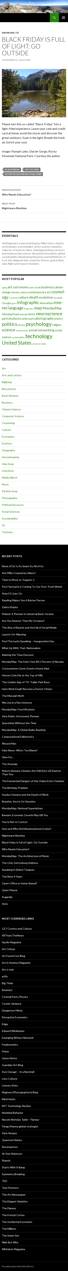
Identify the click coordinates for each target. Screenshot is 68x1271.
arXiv (5, 976)
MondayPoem (10, 314)
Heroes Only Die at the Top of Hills (22, 675)
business (47, 287)
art (10, 287)
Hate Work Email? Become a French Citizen (27, 689)
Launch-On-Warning (14, 634)
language (15, 308)
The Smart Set (10, 1235)
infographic (28, 302)
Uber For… (8, 757)
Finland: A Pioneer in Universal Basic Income (28, 614)
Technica (7, 532)
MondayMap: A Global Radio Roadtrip (24, 729)
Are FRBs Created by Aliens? (19, 573)
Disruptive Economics (14, 1017)
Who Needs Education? (16, 192)
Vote (5, 903)
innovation (46, 303)
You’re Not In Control (14, 822)
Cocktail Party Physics (15, 996)
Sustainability (10, 518)
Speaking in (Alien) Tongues (18, 869)
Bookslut (7, 990)
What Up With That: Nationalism (21, 648)
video (43, 344)
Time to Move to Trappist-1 (18, 579)
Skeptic (6, 1160)
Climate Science (11, 409)
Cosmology (8, 423)
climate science (19, 292)
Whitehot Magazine (13, 1249)
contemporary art (39, 292)
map (38, 307)
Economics (8, 436)
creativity (13, 297)
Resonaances (10, 1146)
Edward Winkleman (13, 1030)
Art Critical (8, 949)
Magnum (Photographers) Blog (20, 1092)
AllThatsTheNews (13, 935)
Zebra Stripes (10, 607)
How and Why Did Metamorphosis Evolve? (26, 828)
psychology (39, 324)
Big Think (7, 983)
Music (5, 484)
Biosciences (9, 388)
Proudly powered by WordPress (18, 1266)
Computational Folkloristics (18, 736)
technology (39, 336)
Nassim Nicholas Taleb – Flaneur (20, 1119)
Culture (6, 429)
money (24, 314)
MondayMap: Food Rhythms (18, 709)
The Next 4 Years (12, 876)
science (8, 329)
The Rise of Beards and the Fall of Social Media (29, 627)
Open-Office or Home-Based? (19, 883)
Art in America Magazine (16, 962)
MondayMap (52, 308)
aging (4, 287)
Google (6, 303)
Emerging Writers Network (18, 1037)
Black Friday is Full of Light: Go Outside (25, 842)
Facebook (58, 297)
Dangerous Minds (12, 1010)
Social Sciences (11, 511)
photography (44, 318)
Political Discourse (13, 504)
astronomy (21, 287)
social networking (41, 330)
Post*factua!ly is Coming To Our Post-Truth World (32, 586)
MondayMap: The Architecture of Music (25, 856)
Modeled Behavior (12, 1112)
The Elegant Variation (15, 1201)
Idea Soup (8, 463)
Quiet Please (9, 890)
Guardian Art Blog (12, 1065)
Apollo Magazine (11, 942)
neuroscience (49, 313)
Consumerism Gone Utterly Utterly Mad (25, 668)
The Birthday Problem (15, 787)
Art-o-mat (8, 969)
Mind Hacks (8, 1099)
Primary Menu (63, 17)
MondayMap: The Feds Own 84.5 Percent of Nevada (33, 661)
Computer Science (13, 416)
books (31, 287)
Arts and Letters (12, 375)
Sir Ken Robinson (12, 1153)
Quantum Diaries (12, 1140)
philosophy (28, 318)
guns (14, 303)
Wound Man (9, 743)
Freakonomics (10, 1044)
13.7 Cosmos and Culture (17, 928)
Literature (8, 470)
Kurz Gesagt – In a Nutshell (18, 1071)
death (34, 297)
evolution (46, 297)
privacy (21, 325)
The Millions (9, 1228)
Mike (28, 60)
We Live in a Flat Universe (17, 702)
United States (16, 343)
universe (36, 344)
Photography (9, 498)
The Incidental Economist (17, 1221)
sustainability (18, 337)
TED (4, 1181)
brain (38, 287)
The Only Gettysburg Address (20, 862)
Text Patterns (10, 1187)
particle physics (11, 318)
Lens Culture (9, 1078)
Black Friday (12, 169)
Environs (8, 32)
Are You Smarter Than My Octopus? (23, 620)
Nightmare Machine (14, 206)
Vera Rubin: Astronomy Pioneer (20, 716)
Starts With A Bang (13, 1167)
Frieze (5, 1051)
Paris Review (9, 1133)
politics (9, 324)
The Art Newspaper (14, 1194)
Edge (5, 1024)
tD (17, 32)
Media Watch (9, 477)
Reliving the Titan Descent (18, 654)
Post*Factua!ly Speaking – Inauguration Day (28, 641)
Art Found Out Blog (13, 955)
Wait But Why (10, 1242)
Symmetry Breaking (13, 1174)
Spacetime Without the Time (19, 723)
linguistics (29, 308)
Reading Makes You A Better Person (23, 600)
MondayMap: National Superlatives (22, 808)
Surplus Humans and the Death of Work (25, 794)
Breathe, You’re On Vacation (19, 801)
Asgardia (7, 897)
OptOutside (32, 169)
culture (24, 297)
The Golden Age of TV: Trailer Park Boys (26, 682)
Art (4, 368)
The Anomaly (10, 764)
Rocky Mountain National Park (23, 174)
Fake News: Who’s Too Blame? (20, 750)
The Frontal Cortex (13, 1215)
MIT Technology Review (16, 1106)
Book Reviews (10, 395)
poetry (58, 318)
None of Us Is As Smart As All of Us (22, 566)
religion (56, 324)
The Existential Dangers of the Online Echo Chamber (33, 781)
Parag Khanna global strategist (20, 1126)
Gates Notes (9, 1058)
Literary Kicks (10, 1085)
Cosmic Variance (11, 1003)
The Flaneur (9, 1208)
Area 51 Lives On (12, 593)
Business (7, 402)
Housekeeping (10, 457)
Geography (8, 450)
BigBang (7, 382)
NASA (31, 314)
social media (22, 330)
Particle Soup (10, 491)
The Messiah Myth (13, 695)
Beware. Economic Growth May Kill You (25, 815)
